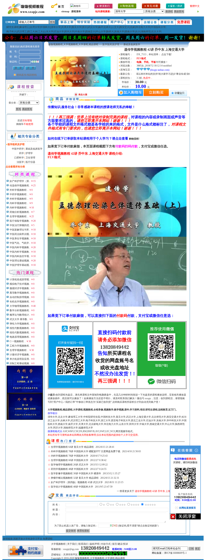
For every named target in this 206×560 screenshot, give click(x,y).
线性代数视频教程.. (20, 328)
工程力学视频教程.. (20, 345)
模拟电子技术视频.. (20, 284)
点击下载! (166, 54)
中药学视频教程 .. (19, 194)
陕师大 (110, 31)
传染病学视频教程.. (20, 185)
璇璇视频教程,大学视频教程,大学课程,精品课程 (73, 44)
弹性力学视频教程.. (20, 323)
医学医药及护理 (110, 44)
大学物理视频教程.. (20, 306)
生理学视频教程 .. (19, 216)
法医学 (20, 162)
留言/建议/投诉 (120, 544)
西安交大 (124, 27)
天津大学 (66, 27)
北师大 (107, 27)
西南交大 (90, 31)
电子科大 (11, 31)
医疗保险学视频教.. (20, 220)
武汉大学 (93, 27)
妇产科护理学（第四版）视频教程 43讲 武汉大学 (77, 482)
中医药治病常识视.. (20, 234)
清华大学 (56, 27)
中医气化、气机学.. (20, 243)
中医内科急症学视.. (20, 256)
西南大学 (130, 31)
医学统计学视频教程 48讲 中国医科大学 (72, 486)
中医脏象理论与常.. (20, 229)
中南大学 (80, 31)
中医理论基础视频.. (20, 260)
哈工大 (39, 31)
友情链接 (8, 538)
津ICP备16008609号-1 (175, 553)
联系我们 (83, 544)
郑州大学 (69, 31)
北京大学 (156, 31)
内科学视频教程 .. (19, 203)
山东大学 (48, 31)
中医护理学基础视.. (20, 265)
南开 (100, 27)
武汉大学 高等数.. (19, 319)
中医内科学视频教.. (20, 247)
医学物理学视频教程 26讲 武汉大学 (69, 464)
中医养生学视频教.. (20, 238)
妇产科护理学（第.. (20, 181)
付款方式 (106, 544)
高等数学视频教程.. (20, 292)
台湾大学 (35, 27)
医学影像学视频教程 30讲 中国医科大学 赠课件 (76, 473)
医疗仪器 (30, 162)
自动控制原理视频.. (20, 297)
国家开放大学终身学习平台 (27, 538)
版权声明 (94, 544)
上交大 (115, 27)
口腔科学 (19, 157)
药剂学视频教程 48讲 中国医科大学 (69, 469)
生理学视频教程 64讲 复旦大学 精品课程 (72, 447)
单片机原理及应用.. (20, 359)
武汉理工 (22, 31)
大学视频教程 (58, 544)
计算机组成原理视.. (20, 279)
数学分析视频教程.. (20, 310)
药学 (21, 153)
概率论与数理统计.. (20, 314)
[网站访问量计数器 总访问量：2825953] (103, 554)
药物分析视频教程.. (20, 212)
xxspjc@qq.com (71, 549)
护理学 (29, 153)
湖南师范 (146, 31)
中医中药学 (18, 148)
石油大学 (59, 31)
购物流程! (134, 138)
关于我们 (72, 544)
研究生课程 (13, 27)
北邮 (132, 27)
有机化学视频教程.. (20, 301)
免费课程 (48, 538)
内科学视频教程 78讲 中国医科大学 (69, 455)
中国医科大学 (158, 27)
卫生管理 (30, 157)
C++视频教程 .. (18, 341)
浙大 (84, 27)
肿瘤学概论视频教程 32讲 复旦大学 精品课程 (75, 477)
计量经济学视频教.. (20, 354)
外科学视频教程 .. (19, 190)
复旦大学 (76, 27)
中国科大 (45, 27)
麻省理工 (24, 27)
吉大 (137, 31)
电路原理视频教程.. (20, 337)
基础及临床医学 (34, 148)
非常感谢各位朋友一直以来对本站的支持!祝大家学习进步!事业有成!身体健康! (148, 73)
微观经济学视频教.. (20, 288)
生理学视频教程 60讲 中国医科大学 (69, 460)
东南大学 (119, 31)
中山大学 (101, 31)
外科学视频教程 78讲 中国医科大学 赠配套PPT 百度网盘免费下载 (85, 451)
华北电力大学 (143, 27)
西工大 (31, 31)
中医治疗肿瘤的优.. (20, 225)
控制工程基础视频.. (20, 363)
